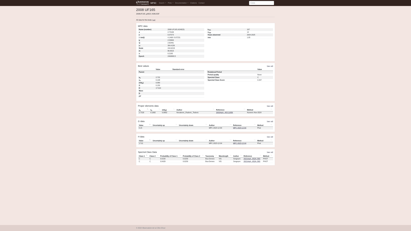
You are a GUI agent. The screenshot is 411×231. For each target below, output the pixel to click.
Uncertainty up (159, 125)
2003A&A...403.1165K (224, 112)
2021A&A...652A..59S (252, 159)
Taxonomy (209, 156)
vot (154, 20)
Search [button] (162, 3)
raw (268, 66)
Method (250, 110)
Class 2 (153, 156)
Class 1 (142, 156)
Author (179, 110)
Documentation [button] (181, 3)
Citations (193, 3)
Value (141, 125)
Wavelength (223, 156)
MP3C (153, 3)
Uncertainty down (186, 125)
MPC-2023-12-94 (239, 128)
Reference (220, 110)
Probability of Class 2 (191, 156)
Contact (201, 3)
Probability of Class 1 (168, 156)
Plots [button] (170, 3)
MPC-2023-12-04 (239, 143)
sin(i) (164, 110)
